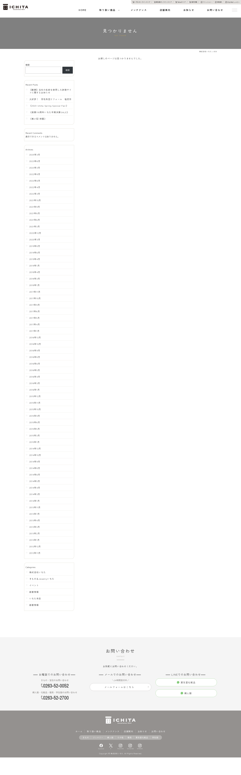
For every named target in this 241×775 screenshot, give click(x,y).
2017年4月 (34, 324)
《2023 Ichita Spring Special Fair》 (48, 105)
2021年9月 (34, 206)
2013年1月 (34, 540)
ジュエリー (98, 737)
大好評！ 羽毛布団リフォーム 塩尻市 (50, 99)
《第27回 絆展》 (38, 118)
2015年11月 (35, 402)
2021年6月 (34, 219)
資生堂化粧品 (142, 737)
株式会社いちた (37, 572)
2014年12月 (35, 448)
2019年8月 (34, 246)
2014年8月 (34, 468)
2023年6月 (34, 161)
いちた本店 (35, 598)
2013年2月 (34, 533)
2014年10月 (35, 455)
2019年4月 (34, 259)
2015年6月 (34, 422)
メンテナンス (139, 10)
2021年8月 (34, 213)
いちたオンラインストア (142, 2)
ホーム (78, 731)
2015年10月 (35, 409)
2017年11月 (35, 291)
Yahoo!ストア (181, 2)
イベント (34, 585)
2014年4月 (34, 487)
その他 (120, 737)
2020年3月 (34, 239)
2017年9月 (34, 304)
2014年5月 (34, 481)
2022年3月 (34, 193)
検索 (27, 64)
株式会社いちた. (117, 753)
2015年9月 (34, 415)
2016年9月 (34, 350)
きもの (86, 737)
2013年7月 (34, 513)
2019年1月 (34, 265)
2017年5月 (34, 317)
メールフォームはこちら (119, 687)
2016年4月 (34, 376)
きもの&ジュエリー (233, 2)
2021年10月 (35, 200)
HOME (82, 10)
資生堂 (219, 2)
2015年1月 (34, 442)
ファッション (207, 2)
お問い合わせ (215, 10)
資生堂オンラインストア (164, 2)
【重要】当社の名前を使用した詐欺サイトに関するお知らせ (50, 91)
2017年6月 (34, 311)
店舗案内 (165, 10)
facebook (101, 749)
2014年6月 (34, 474)
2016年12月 (35, 337)
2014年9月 (34, 461)
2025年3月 (34, 154)
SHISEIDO (130, 749)
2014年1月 (34, 500)
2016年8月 (34, 357)
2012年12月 (35, 546)
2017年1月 (34, 331)
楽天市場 (194, 2)
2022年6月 (34, 180)
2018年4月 (34, 272)
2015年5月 (34, 428)
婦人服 (110, 737)
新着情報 (34, 592)
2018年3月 (34, 278)
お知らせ (188, 10)
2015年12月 (35, 396)
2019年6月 (34, 252)
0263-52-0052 (56, 685)
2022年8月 (34, 174)
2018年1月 (34, 285)
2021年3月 (34, 226)
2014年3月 (34, 494)
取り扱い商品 (107, 10)
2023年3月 (34, 167)
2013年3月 (34, 526)
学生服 (155, 737)
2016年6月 (34, 363)
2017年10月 (35, 298)
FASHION (120, 749)
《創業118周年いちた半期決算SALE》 (49, 112)
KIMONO (140, 749)
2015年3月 (34, 435)
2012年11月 (35, 553)
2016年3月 (34, 383)
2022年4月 (34, 187)
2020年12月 (35, 233)
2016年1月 (34, 389)
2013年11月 (35, 507)
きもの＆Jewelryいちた (41, 578)
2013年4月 (34, 520)
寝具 (130, 737)
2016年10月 (35, 344)
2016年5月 (34, 370)
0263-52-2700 (56, 697)
